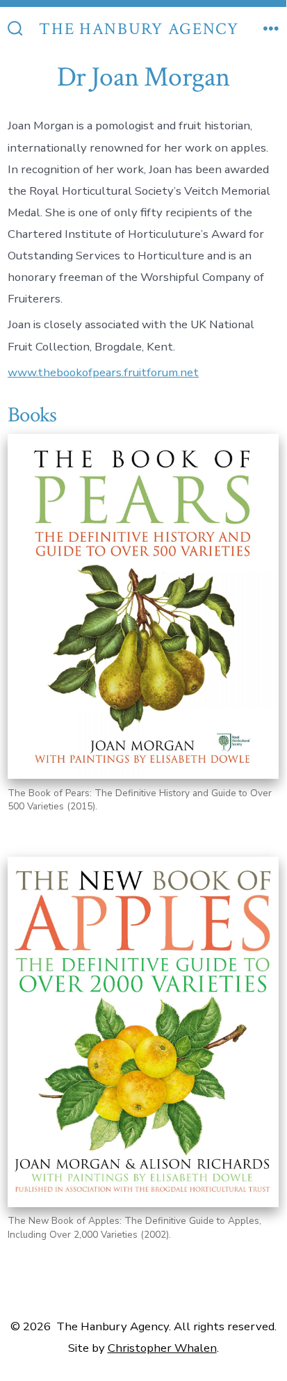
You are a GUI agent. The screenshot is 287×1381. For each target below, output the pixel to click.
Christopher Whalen (162, 1348)
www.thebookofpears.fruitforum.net (103, 372)
